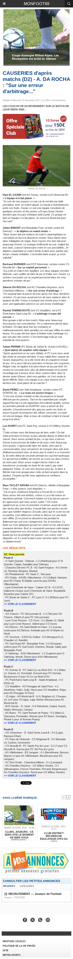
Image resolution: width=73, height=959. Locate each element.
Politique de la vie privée (19, 946)
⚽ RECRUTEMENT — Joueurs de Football (32, 894)
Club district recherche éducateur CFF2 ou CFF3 (54, 836)
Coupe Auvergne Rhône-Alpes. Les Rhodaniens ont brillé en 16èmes (35, 57)
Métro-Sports (12, 955)
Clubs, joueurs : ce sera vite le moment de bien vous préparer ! (19, 834)
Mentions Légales (14, 941)
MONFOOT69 (36, 3)
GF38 (5, 950)
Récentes (9, 886)
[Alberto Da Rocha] (36, 146)
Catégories (27, 886)
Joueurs (8, 897)
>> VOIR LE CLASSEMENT (20, 603)
